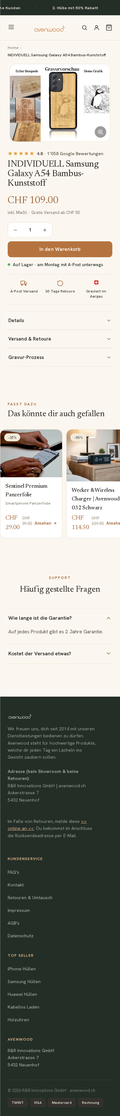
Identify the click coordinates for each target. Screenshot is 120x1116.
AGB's (14, 923)
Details (16, 320)
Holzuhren (18, 1020)
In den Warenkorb (60, 249)
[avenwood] (49, 28)
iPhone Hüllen (22, 969)
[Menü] (11, 27)
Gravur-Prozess (26, 357)
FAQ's (13, 872)
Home (13, 47)
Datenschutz (21, 936)
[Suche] (84, 27)
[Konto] (96, 27)
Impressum (19, 910)
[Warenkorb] (109, 27)
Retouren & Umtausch (30, 897)
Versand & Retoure (29, 339)
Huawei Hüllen (22, 994)
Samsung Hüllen (24, 981)
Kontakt (16, 885)
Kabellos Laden (23, 1007)
